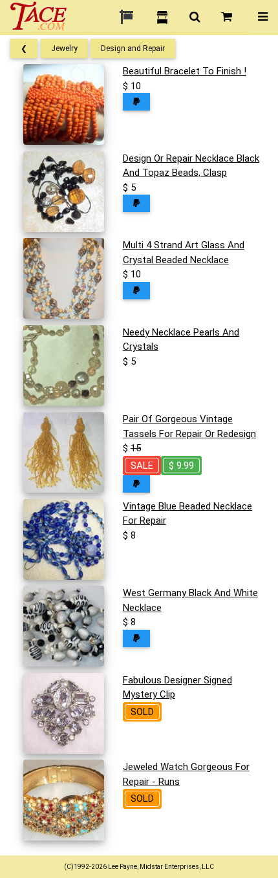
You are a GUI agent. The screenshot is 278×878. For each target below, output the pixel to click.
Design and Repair (133, 48)
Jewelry (64, 48)
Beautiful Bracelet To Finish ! (184, 71)
